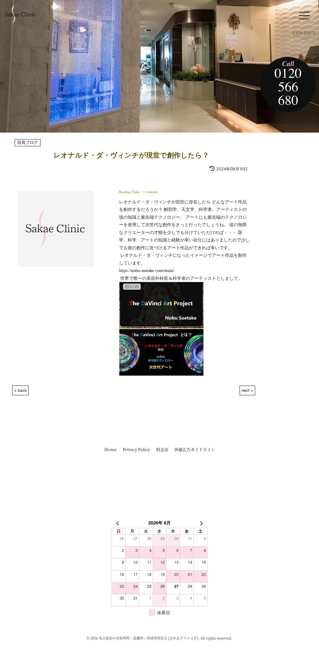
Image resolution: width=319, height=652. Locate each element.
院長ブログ (27, 143)
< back (20, 390)
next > (247, 390)
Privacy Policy (136, 449)
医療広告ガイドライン (194, 449)
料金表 (162, 449)
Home (110, 449)
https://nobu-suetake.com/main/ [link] (146, 270)
